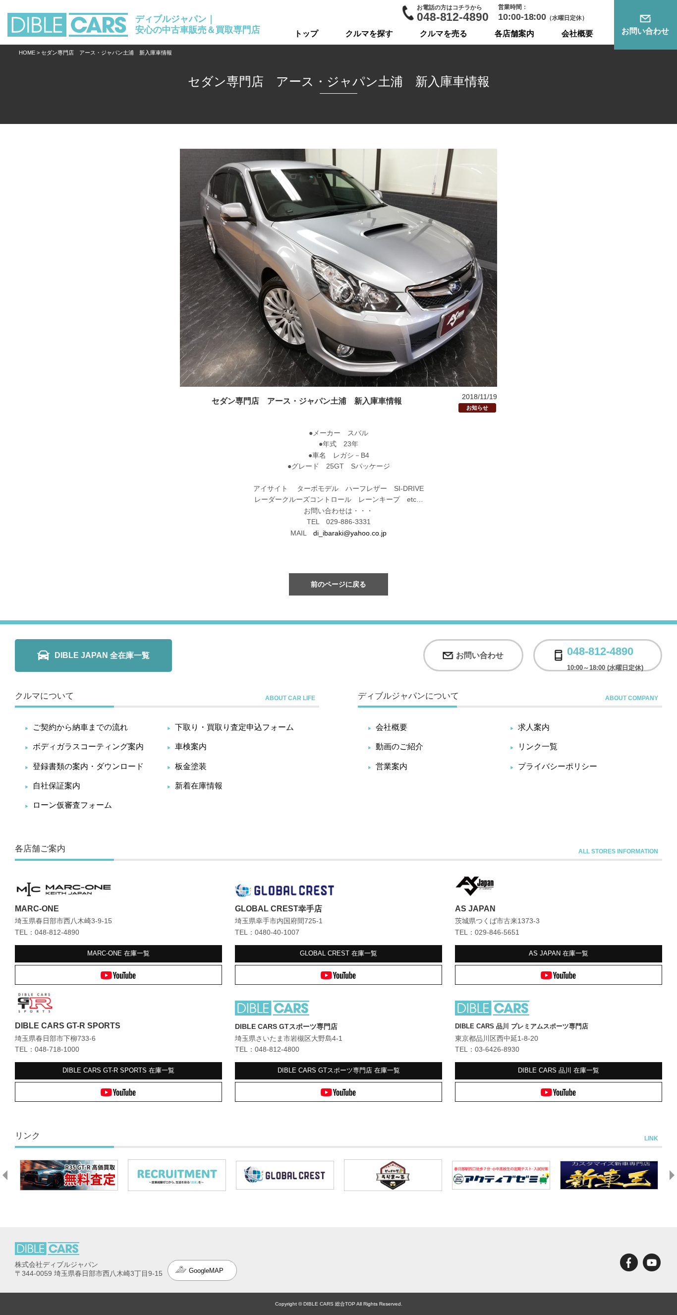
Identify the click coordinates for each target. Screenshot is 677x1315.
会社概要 (577, 33)
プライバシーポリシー (557, 766)
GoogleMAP (206, 1270)
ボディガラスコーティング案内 (88, 746)
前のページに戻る (338, 584)
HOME (27, 53)
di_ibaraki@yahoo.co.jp (350, 533)
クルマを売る (443, 33)
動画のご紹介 (399, 746)
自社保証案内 (56, 785)
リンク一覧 (538, 746)
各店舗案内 (514, 33)
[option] (69, 1175)
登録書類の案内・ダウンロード (88, 766)
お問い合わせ (645, 31)
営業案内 (391, 766)
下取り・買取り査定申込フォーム (234, 727)
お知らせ (477, 408)
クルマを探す (369, 33)
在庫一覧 (118, 953)
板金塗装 (191, 766)
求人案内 (534, 727)
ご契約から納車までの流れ (80, 727)
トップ (306, 33)
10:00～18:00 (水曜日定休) (605, 655)
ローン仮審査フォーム (72, 805)
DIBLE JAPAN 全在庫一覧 (102, 655)
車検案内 (191, 746)
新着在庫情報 (199, 785)
